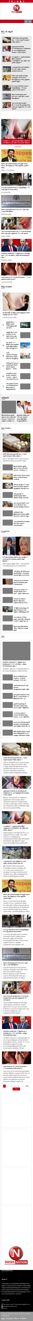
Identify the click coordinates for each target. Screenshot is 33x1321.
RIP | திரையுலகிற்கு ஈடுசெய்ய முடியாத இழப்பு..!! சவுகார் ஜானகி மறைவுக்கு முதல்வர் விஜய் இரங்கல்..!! (16, 559)
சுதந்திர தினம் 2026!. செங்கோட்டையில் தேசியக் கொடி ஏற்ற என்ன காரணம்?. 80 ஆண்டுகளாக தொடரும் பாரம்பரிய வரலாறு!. (12, 335)
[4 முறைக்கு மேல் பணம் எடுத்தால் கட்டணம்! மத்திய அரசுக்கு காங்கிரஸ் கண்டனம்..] (7, 69)
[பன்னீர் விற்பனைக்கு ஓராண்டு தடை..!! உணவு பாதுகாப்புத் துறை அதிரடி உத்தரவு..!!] (7, 40)
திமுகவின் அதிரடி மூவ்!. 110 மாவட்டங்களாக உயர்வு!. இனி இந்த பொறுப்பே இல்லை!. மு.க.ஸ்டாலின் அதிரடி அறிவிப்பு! (23, 418)
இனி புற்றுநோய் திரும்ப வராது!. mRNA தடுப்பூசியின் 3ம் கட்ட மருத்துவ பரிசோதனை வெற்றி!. (22, 733)
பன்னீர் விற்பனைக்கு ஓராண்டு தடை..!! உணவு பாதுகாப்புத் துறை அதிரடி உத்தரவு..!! (20, 40)
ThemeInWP (6, 1315)
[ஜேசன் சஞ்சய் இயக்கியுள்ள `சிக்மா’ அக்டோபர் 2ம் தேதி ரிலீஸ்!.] (8, 628)
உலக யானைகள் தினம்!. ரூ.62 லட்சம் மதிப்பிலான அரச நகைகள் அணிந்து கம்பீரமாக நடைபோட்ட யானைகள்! (21, 505)
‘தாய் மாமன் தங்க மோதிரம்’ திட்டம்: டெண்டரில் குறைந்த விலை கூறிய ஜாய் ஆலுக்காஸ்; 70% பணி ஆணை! (21, 106)
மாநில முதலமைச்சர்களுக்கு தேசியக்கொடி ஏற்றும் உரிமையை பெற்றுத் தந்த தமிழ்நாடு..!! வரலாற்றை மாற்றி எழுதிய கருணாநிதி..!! (12, 355)
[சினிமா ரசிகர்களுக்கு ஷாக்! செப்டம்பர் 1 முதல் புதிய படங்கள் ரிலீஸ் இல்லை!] (7, 97)
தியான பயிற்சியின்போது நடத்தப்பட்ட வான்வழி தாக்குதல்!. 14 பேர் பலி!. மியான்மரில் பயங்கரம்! (20, 678)
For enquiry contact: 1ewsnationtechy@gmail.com (16, 1304)
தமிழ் (3, 1318)
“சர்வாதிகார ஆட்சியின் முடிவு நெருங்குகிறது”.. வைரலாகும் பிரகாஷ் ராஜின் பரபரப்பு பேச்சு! (22, 573)
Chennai (4, 1308)
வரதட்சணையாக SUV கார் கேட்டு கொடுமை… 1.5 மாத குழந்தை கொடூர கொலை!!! (16, 278)
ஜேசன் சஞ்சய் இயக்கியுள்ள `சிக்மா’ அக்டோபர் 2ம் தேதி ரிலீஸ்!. (21, 628)
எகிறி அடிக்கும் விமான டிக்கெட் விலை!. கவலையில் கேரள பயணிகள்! (22, 477)
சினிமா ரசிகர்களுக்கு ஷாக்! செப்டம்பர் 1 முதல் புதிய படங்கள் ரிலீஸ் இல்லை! (20, 96)
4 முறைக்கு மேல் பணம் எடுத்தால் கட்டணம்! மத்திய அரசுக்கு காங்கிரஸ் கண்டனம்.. (20, 69)
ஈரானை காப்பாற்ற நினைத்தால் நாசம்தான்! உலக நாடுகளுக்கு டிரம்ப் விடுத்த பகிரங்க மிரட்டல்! (22, 724)
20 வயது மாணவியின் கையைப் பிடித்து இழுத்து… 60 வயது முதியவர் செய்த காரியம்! (20, 87)
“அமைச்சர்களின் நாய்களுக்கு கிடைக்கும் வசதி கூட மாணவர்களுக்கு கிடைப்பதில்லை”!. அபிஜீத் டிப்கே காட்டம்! (22, 523)
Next (29, 408)
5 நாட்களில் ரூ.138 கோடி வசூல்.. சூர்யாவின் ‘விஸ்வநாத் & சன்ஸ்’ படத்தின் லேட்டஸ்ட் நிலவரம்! (22, 619)
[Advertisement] (16, 1109)
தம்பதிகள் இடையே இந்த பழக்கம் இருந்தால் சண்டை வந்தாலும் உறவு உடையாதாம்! (16, 313)
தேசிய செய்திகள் (6, 428)
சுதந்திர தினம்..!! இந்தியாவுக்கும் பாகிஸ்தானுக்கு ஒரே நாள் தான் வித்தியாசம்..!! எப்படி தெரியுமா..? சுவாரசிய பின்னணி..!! (12, 325)
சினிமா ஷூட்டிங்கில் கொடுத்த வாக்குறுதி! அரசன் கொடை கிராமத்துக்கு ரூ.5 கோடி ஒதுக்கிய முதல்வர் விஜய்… (21, 78)
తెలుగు (16, 1318)
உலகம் (2, 636)
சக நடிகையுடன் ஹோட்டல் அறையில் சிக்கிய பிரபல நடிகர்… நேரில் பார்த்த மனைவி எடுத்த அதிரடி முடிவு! (22, 591)
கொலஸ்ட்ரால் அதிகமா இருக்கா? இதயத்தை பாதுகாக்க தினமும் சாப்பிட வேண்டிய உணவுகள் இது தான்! (22, 601)
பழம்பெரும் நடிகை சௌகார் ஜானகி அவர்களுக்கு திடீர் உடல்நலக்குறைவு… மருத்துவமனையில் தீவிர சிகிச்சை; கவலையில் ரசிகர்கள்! (21, 582)
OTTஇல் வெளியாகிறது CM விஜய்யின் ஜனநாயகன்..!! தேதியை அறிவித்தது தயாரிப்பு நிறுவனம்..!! (22, 610)
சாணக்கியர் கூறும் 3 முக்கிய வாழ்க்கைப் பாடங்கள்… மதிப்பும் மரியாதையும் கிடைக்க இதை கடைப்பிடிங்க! (12, 376)
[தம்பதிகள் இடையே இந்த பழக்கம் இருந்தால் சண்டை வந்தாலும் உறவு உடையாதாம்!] (16, 301)
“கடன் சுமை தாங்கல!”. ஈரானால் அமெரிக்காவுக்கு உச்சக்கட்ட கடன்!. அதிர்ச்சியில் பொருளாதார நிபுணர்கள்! (22, 715)
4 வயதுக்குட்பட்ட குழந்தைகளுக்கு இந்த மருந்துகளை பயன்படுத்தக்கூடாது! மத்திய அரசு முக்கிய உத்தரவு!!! (21, 59)
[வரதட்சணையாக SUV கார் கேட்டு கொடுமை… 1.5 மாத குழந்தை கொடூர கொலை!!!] (16, 269)
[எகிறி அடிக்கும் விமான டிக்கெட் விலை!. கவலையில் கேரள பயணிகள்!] (8, 477)
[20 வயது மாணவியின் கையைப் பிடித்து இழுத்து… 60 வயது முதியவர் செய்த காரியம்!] (7, 88)
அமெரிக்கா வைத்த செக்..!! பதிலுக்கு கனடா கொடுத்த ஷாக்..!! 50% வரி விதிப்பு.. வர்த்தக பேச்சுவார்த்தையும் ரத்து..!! (15, 255)
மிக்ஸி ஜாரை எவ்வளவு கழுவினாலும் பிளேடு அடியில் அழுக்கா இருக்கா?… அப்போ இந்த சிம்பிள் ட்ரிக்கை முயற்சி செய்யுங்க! (12, 366)
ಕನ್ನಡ (23, 1318)
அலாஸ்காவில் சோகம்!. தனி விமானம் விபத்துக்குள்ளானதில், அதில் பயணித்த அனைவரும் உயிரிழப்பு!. (21, 687)
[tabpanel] (16, 131)
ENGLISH (9, 1318)
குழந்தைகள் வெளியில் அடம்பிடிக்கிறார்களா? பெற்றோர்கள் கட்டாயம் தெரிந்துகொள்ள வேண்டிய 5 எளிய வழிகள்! (21, 49)
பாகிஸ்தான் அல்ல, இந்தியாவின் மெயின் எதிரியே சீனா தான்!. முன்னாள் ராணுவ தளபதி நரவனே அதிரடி (22, 514)
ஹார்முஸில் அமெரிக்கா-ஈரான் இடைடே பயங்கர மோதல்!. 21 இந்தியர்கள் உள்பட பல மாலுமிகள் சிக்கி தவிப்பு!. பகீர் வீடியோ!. (22, 696)
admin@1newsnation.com (10, 1306)
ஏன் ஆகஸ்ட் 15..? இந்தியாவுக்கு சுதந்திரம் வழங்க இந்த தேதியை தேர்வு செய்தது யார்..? (12, 345)
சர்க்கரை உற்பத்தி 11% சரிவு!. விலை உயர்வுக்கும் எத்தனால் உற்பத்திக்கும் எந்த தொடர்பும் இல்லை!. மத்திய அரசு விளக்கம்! (21, 486)
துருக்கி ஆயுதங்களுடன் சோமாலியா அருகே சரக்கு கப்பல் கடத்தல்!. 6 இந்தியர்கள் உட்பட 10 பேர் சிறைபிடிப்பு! (22, 706)
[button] (26, 21)
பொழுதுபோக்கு (5, 531)
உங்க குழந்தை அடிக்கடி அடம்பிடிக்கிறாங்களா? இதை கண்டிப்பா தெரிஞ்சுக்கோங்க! (12, 386)
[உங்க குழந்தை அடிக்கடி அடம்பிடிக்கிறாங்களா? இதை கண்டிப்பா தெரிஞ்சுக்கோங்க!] (25, 386)
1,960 (26, 1086)
